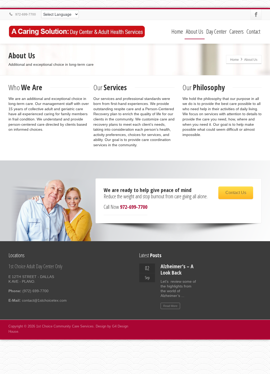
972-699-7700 (25, 14)
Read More (170, 305)
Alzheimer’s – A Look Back (177, 269)
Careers (236, 31)
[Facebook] (256, 14)
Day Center (216, 31)
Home (177, 31)
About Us (194, 31)
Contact (253, 31)
